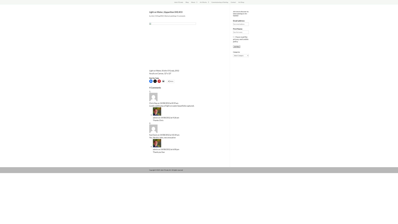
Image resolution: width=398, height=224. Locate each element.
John (152, 16)
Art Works (203, 2)
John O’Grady (178, 2)
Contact (233, 2)
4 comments (181, 16)
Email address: (239, 21)
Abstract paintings (170, 16)
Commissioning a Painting (219, 2)
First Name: (238, 29)
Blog (187, 2)
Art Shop (241, 2)
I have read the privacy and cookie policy (240, 39)
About (193, 2)
